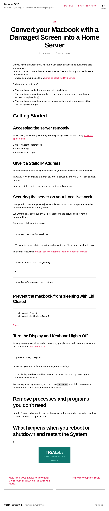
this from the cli (37, 346)
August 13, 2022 (64, 53)
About (93, 6)
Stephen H (48, 53)
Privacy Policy (83, 6)
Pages (72, 6)
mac (55, 21)
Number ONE (11, 4)
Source (16, 325)
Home (65, 6)
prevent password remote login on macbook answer (60, 251)
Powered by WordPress (34, 505)
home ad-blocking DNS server (59, 78)
